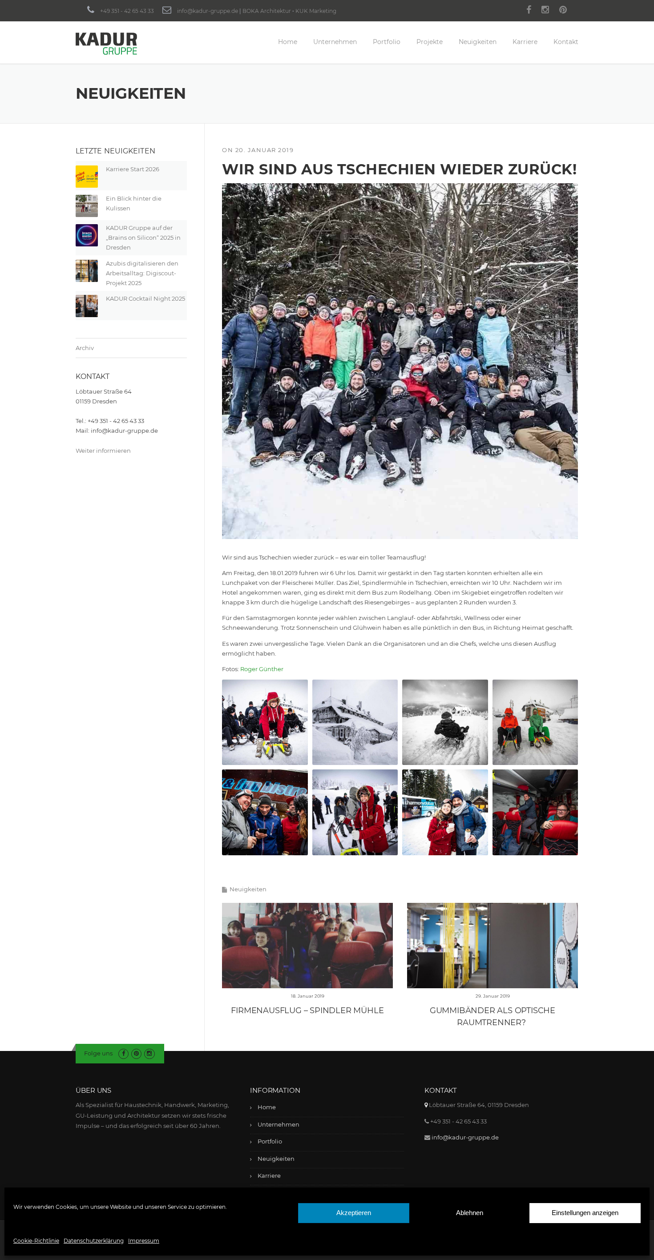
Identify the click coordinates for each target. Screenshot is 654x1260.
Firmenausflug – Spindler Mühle (307, 1010)
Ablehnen (469, 1212)
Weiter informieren (103, 450)
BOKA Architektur (266, 11)
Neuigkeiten (478, 42)
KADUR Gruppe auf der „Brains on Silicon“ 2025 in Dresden (143, 237)
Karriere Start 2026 (132, 169)
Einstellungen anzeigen (585, 1212)
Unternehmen (335, 42)
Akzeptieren (353, 1212)
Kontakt (565, 42)
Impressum (143, 1240)
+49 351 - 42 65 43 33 (127, 11)
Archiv (85, 347)
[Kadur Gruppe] (106, 43)
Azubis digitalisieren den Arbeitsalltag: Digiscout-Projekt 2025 (142, 273)
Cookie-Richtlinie (36, 1240)
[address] (426, 1104)
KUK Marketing (315, 11)
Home (287, 42)
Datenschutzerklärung (94, 1240)
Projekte (429, 42)
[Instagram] (545, 11)
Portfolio (386, 42)
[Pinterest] (563, 11)
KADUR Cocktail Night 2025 (145, 298)
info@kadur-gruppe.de (207, 11)
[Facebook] (529, 11)
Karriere (525, 42)
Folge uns (98, 1053)
